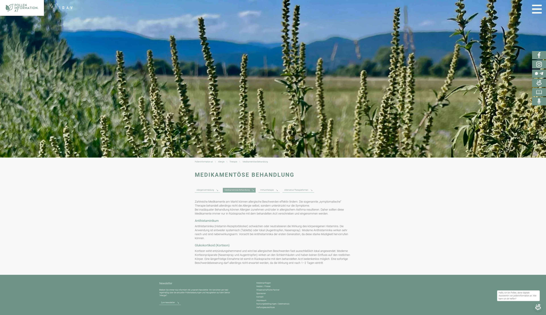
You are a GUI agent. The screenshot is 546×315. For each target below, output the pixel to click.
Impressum (261, 300)
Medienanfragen (263, 283)
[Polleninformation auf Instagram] (539, 64)
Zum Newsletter (168, 302)
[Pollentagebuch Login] (539, 92)
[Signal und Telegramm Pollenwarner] (539, 73)
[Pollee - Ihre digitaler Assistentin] (539, 83)
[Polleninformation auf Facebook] (539, 55)
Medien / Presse (263, 286)
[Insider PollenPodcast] (539, 101)
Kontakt (259, 297)
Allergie (221, 162)
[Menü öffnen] (537, 9)
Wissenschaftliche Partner (268, 290)
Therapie (233, 162)
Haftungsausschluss (265, 307)
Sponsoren (261, 293)
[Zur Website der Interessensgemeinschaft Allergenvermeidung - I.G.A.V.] (61, 8)
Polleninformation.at (204, 162)
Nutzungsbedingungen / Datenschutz (272, 304)
